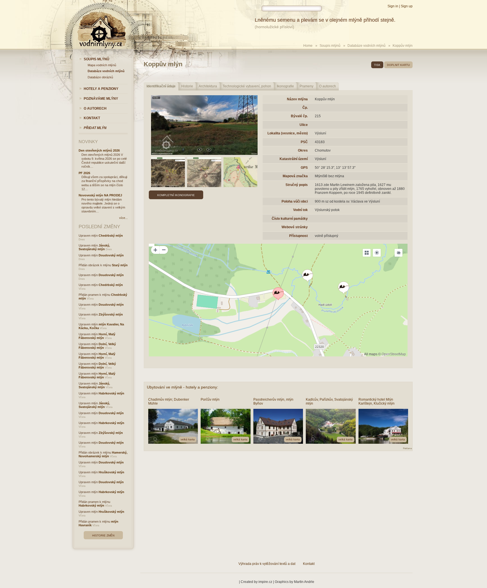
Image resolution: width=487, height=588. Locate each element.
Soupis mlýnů (330, 46)
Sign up (407, 6)
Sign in (393, 6)
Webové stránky (295, 227)
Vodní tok (300, 210)
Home (308, 46)
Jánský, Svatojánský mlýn (94, 247)
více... (123, 217)
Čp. (305, 108)
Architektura (208, 86)
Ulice (304, 125)
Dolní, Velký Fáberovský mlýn (97, 345)
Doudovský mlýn (111, 255)
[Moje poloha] (377, 253)
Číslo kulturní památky (290, 219)
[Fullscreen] (367, 253)
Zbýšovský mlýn (111, 314)
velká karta (188, 439)
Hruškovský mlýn (111, 472)
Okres (303, 150)
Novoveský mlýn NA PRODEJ (100, 195)
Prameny (306, 86)
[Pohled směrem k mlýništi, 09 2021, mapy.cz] (204, 125)
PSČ (304, 142)
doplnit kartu (398, 64)
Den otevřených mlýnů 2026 (99, 150)
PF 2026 (84, 173)
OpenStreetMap (394, 354)
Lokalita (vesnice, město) (287, 133)
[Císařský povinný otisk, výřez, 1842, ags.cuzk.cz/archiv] (240, 172)
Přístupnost (298, 236)
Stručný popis (296, 185)
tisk (377, 64)
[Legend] (398, 253)
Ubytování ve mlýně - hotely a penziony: (182, 387)
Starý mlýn (120, 265)
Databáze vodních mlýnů (366, 46)
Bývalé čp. (299, 116)
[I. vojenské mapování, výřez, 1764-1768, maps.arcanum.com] (168, 172)
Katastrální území (294, 159)
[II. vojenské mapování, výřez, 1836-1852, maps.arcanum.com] (204, 172)
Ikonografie (285, 86)
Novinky (88, 141)
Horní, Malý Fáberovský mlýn (97, 336)
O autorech (327, 86)
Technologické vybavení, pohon (247, 86)
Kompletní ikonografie (176, 195)
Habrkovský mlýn (111, 393)
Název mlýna (297, 99)
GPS (304, 168)
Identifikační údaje (161, 86)
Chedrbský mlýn (111, 235)
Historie (187, 86)
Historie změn (103, 535)
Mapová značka (295, 176)
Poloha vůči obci (295, 201)
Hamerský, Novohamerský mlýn (103, 454)
